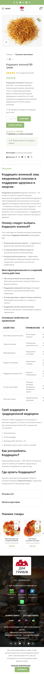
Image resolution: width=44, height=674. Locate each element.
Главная (9, 54)
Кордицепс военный (20, 235)
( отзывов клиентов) (24, 73)
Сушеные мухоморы (24, 54)
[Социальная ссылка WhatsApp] (23, 2)
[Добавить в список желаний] (16, 524)
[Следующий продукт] (12, 59)
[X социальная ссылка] (17, 2)
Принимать (22, 669)
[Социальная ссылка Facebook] (14, 2)
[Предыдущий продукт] (7, 59)
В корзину (24, 119)
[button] (16, 528)
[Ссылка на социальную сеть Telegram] (26, 2)
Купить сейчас (15, 125)
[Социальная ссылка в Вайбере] (29, 2)
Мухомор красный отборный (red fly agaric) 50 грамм (11, 540)
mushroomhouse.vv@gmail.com (25, 585)
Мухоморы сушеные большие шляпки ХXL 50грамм (32, 541)
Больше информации (20, 666)
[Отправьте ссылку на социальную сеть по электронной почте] (20, 2)
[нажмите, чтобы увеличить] (6, 42)
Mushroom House (25, 481)
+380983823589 (23, 580)
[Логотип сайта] (22, 8)
